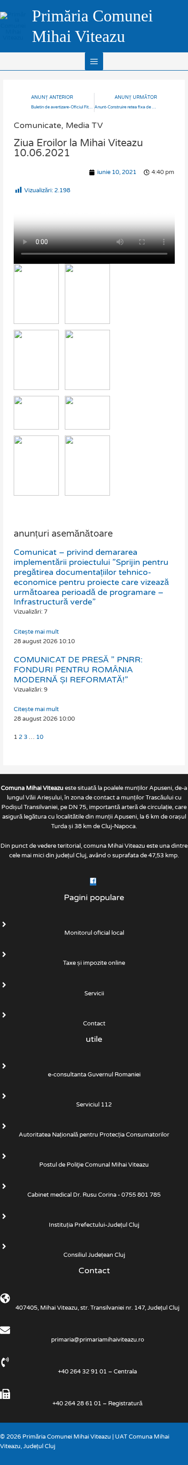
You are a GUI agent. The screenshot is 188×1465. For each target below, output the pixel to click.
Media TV (84, 125)
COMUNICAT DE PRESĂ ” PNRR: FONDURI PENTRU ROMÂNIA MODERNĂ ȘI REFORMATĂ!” (78, 670)
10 (39, 737)
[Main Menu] (94, 61)
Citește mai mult (36, 631)
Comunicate (37, 125)
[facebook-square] (94, 882)
